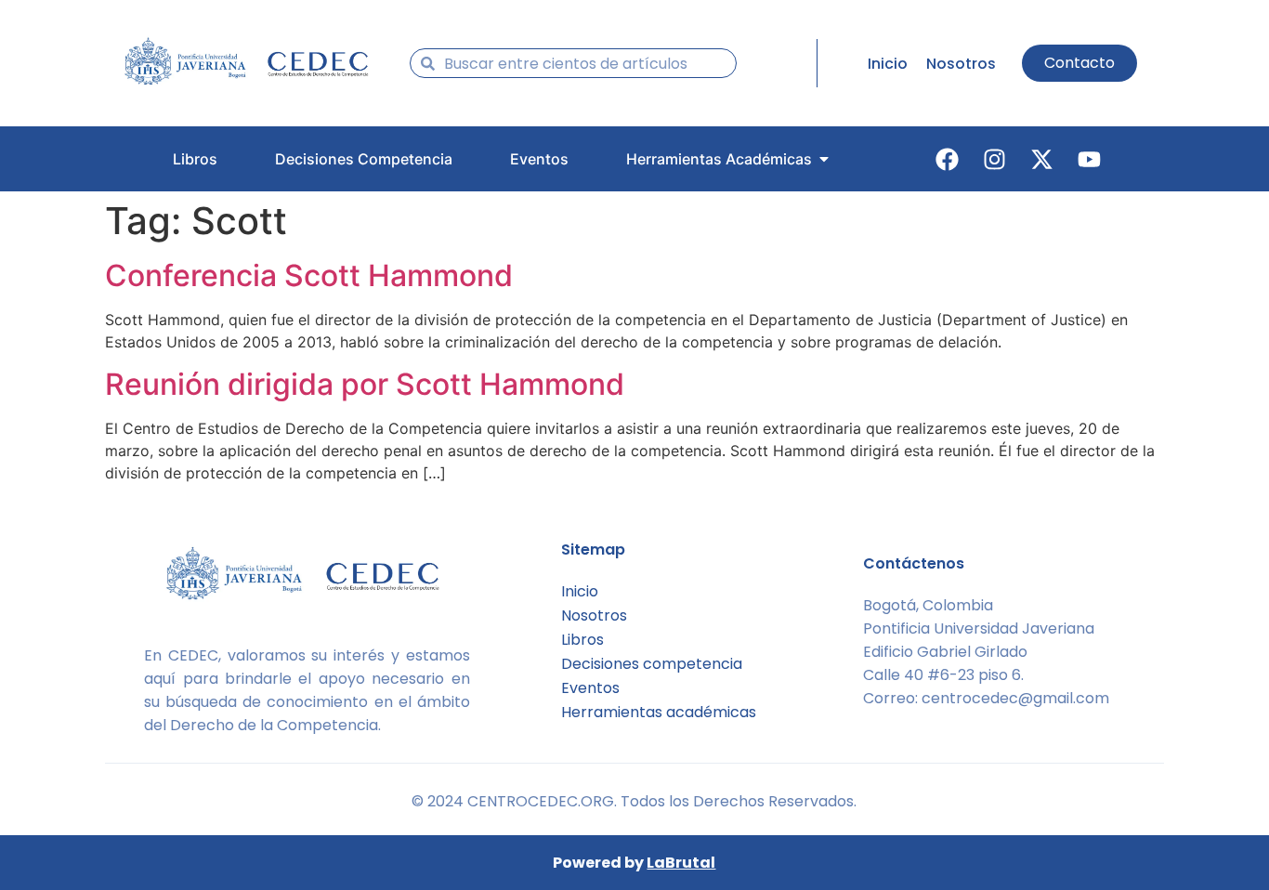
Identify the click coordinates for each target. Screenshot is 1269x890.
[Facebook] (947, 159)
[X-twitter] (1042, 159)
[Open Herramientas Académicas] (824, 159)
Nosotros (594, 615)
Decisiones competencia (651, 663)
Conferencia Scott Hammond (309, 275)
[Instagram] (995, 159)
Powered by (634, 862)
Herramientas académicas (658, 712)
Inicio (579, 591)
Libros (582, 639)
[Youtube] (1089, 159)
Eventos (590, 688)
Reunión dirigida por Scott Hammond (364, 384)
